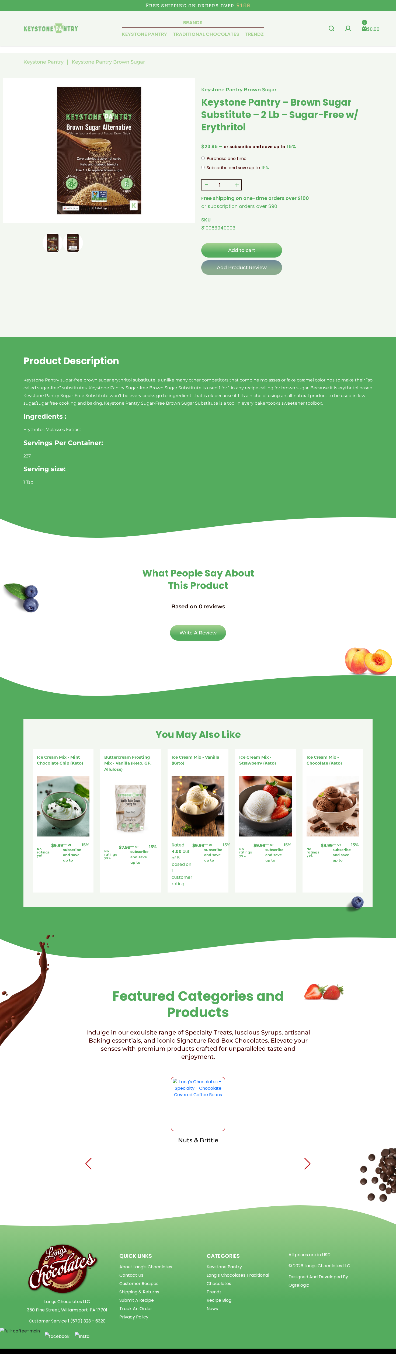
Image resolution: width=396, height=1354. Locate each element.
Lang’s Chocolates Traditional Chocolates (238, 1279)
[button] (331, 28)
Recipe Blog (219, 1300)
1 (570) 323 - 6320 (87, 1321)
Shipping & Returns (139, 1292)
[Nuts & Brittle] (198, 1104)
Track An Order (135, 1309)
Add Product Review (242, 267)
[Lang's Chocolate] (50, 28)
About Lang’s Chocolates (145, 1267)
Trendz (254, 34)
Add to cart (241, 250)
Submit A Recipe (136, 1300)
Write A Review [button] (198, 633)
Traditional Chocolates (206, 34)
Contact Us (131, 1275)
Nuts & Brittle (198, 1140)
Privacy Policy (133, 1317)
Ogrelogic (299, 1285)
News (212, 1309)
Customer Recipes (138, 1283)
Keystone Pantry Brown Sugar (108, 62)
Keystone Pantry (144, 34)
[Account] (348, 28)
